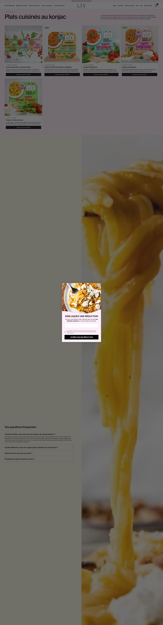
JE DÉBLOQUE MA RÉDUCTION (81, 337)
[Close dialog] (98, 285)
